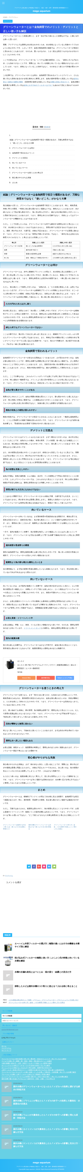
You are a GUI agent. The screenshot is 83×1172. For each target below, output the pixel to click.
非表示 (47, 127)
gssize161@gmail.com (10, 1030)
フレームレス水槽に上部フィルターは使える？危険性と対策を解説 (26, 1074)
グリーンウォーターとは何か (23, 148)
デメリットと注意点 (20, 158)
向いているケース (19, 163)
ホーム (4, 1046)
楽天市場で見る (45, 678)
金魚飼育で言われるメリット (23, 153)
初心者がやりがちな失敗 (21, 178)
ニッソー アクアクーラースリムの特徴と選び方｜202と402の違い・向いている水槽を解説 (35, 1077)
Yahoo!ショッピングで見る (64, 678)
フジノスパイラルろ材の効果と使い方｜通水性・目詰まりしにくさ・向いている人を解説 (34, 1059)
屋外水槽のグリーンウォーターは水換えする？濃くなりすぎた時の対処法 (39, 827)
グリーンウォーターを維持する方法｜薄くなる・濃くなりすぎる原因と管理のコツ (14, 827)
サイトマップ (6, 1051)
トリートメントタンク (32, 628)
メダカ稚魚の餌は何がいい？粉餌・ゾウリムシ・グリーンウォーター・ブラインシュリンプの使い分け (43, 1000)
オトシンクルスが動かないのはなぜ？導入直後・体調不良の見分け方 (27, 1068)
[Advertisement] (41, 106)
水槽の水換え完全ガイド (59, 82)
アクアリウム (9, 875)
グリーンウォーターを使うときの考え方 (27, 173)
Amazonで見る (26, 678)
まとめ (14, 183)
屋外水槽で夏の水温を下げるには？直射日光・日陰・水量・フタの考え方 (28, 1079)
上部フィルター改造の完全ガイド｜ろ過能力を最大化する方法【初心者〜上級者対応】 (33, 1070)
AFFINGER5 (60, 1169)
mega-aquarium (41, 11)
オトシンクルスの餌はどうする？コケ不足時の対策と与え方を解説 (26, 1066)
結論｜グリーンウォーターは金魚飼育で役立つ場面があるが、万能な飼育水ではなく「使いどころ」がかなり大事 (41, 141)
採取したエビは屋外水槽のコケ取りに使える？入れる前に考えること (46, 986)
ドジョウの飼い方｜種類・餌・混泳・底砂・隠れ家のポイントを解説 (27, 1061)
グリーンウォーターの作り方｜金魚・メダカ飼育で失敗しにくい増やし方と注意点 (65, 827)
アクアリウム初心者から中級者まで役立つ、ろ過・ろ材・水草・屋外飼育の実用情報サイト (41, 1166)
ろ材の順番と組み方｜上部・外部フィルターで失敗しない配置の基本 (27, 1063)
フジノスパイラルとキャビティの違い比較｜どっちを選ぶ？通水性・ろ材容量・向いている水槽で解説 (39, 1072)
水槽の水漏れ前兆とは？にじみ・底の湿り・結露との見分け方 (43, 972)
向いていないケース (20, 168)
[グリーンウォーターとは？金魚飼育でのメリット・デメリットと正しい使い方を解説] (49, 867)
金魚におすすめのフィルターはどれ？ (38, 85)
